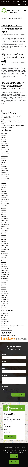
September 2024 (5, 179)
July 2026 (3, 135)
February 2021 (4, 268)
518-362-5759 (22, 4)
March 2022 (4, 241)
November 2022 (5, 224)
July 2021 (3, 258)
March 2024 (4, 191)
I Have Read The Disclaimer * (11, 390)
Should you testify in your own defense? (12, 84)
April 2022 (3, 239)
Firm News (4, 323)
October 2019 (4, 301)
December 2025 (5, 147)
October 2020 (4, 276)
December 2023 (5, 197)
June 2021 (3, 260)
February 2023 (4, 218)
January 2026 (4, 145)
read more (4, 49)
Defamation (4, 35)
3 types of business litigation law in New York (12, 57)
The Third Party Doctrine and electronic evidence (13, 125)
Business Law (4, 64)
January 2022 (4, 245)
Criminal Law (4, 90)
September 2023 (5, 204)
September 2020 (5, 278)
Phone (4, 361)
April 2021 (3, 264)
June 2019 (3, 307)
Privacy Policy (17, 450)
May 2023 (3, 212)
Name (4, 354)
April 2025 (3, 164)
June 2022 (3, 235)
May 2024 (3, 187)
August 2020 (4, 280)
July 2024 (3, 183)
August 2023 (4, 206)
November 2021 (5, 249)
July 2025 (3, 158)
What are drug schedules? (7, 127)
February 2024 (4, 193)
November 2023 (5, 199)
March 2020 (4, 291)
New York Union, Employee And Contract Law (12, 326)
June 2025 (3, 160)
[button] (25, 10)
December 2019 (5, 297)
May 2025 (3, 162)
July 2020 (3, 283)
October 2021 (4, 251)
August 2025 (4, 156)
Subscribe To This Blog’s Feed (8, 335)
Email (4, 368)
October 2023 (4, 201)
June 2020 (3, 285)
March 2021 (4, 266)
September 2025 (5, 154)
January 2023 (4, 220)
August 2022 (4, 231)
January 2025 (4, 170)
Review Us (14, 462)
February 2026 (4, 143)
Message (5, 375)
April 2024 (3, 189)
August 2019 (4, 303)
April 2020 (3, 289)
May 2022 (3, 237)
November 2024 (5, 174)
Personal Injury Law (6, 328)
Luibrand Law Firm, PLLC (12, 34)
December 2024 (5, 172)
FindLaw (21, 452)
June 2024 (3, 185)
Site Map (10, 450)
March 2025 (4, 166)
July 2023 (3, 208)
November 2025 (5, 149)
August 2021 (4, 255)
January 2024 (4, 195)
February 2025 (4, 168)
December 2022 (5, 222)
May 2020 (3, 287)
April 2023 (3, 214)
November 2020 (5, 274)
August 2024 (4, 181)
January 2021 (4, 270)
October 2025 (4, 152)
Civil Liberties (4, 315)
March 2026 (4, 141)
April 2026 (3, 139)
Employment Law (5, 321)
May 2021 (3, 262)
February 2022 (4, 243)
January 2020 (4, 295)
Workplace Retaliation (6, 330)
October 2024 (4, 176)
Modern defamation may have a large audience (12, 119)
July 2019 (3, 305)
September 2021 (5, 253)
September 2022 (5, 228)
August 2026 (4, 133)
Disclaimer (5, 386)
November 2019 (5, 299)
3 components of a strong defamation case (11, 28)
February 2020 (4, 293)
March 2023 (4, 216)
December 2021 (5, 247)
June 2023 (3, 210)
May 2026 (3, 137)
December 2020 (5, 272)
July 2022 (3, 233)
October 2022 (4, 226)
